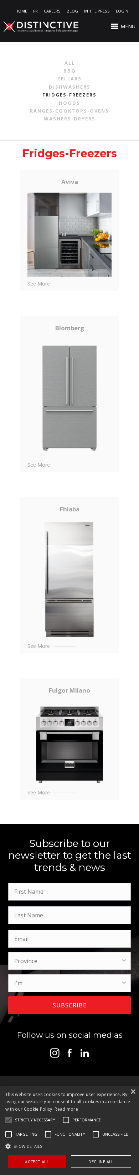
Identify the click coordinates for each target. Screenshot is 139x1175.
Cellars (69, 78)
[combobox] (67, 961)
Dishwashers (70, 87)
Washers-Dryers (70, 118)
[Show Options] (124, 961)
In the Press (97, 11)
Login (122, 11)
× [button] (132, 1092)
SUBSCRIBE (70, 1005)
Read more (66, 1109)
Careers (52, 11)
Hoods (69, 103)
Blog (72, 11)
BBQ (69, 71)
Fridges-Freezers (69, 94)
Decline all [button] (100, 1161)
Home (21, 11)
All (70, 63)
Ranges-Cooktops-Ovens (69, 111)
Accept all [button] (37, 1161)
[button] (35, 1120)
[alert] (69, 1130)
